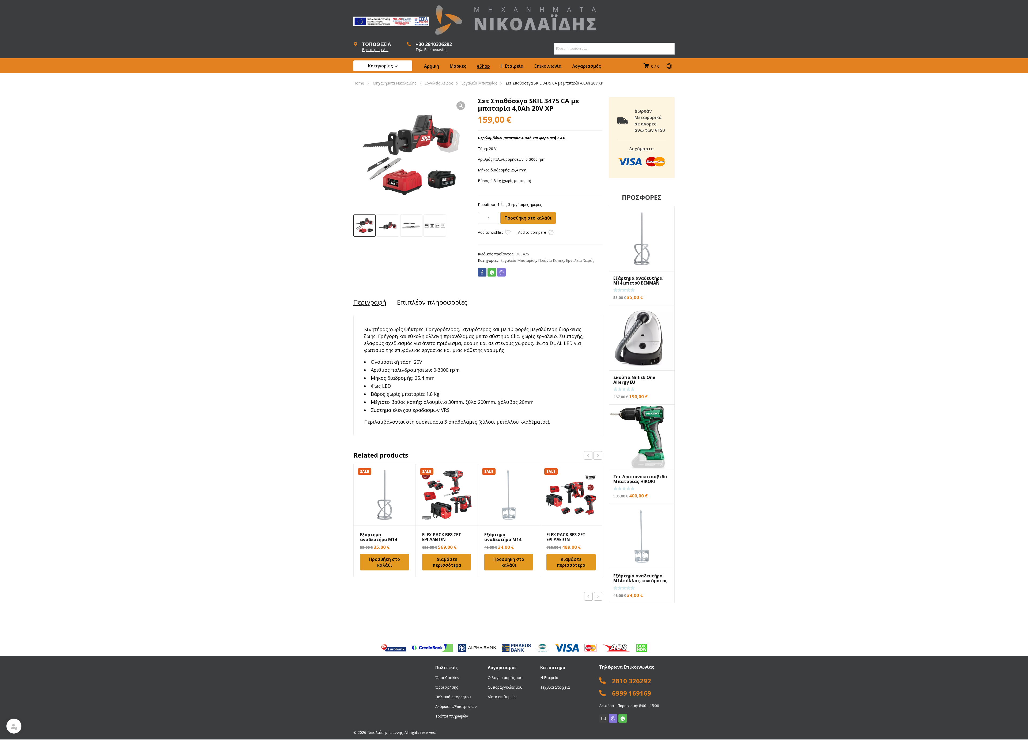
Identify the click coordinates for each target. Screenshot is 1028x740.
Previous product (588, 596)
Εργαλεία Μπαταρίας (479, 83)
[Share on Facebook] (482, 272)
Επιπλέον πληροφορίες (432, 302)
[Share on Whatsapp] (491, 272)
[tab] (369, 302)
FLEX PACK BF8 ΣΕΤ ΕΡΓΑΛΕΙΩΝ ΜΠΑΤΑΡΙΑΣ (441, 539)
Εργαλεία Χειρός (439, 83)
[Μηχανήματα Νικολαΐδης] (515, 20)
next (598, 455)
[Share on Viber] (501, 272)
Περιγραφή (369, 302)
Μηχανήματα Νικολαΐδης (394, 83)
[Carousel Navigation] (593, 455)
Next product (598, 596)
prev (588, 455)
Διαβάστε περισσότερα (446, 562)
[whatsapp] (622, 718)
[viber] (613, 718)
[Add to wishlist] (508, 232)
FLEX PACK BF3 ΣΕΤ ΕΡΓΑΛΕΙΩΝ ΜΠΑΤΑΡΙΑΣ (565, 539)
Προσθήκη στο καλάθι (528, 218)
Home (358, 83)
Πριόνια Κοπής (551, 260)
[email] (603, 718)
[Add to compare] (551, 232)
